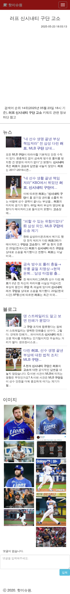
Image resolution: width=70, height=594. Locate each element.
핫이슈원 (14, 4)
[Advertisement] (35, 65)
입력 (64, 572)
